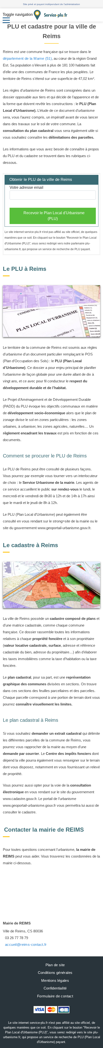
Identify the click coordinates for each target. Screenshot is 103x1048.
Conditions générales (55, 973)
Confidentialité (55, 988)
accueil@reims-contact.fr (26, 944)
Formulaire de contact (55, 996)
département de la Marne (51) (27, 58)
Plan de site (55, 965)
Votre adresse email (26, 187)
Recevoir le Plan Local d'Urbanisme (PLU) (54, 216)
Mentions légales (55, 980)
